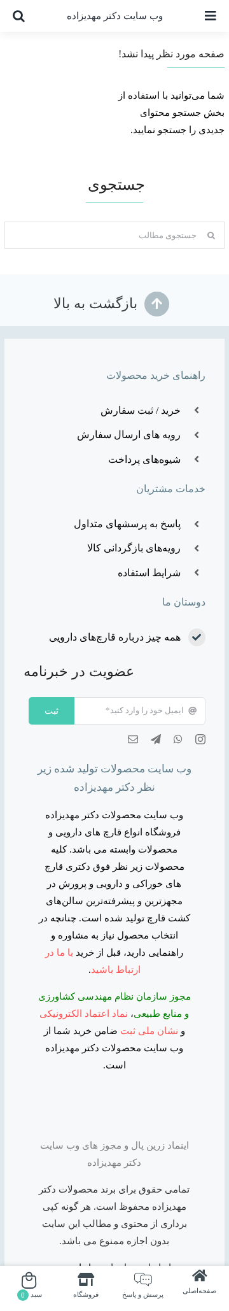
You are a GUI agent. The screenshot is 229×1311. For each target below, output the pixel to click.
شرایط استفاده (149, 572)
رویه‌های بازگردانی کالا (134, 547)
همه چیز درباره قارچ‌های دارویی (115, 637)
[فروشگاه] (86, 1287)
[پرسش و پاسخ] (142, 1287)
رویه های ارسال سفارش (129, 434)
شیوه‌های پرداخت (144, 459)
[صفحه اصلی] (200, 1287)
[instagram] (200, 739)
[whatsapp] (178, 739)
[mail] (133, 739)
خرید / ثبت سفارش (141, 410)
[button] (19, 15)
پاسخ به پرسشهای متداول (127, 523)
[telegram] (156, 739)
